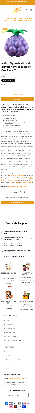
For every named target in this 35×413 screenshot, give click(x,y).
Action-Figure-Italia (19, 409)
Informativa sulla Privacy (11, 336)
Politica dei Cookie (9, 328)
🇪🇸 (11, 286)
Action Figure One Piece (16, 175)
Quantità (3, 84)
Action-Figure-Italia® (7, 18)
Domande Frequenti (9, 364)
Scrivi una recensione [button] (17, 202)
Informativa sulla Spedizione (12, 340)
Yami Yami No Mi (8, 80)
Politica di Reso (8, 324)
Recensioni (7, 368)
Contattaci (7, 356)
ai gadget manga (25, 182)
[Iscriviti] (26, 395)
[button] (4, 10)
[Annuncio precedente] (3, 2)
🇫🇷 (7, 286)
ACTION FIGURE (18, 18)
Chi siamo (6, 320)
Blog (5, 352)
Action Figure (15, 182)
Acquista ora (17, 99)
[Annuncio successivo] (32, 2)
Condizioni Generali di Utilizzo (13, 360)
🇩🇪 (9, 286)
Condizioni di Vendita (10, 332)
